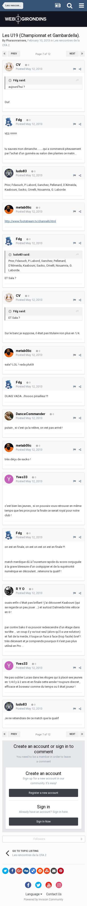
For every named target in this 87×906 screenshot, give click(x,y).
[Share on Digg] (26, 871)
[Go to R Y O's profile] (8, 590)
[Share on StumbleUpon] (47, 871)
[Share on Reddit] (40, 871)
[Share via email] (54, 871)
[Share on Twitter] (5, 871)
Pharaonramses (16, 40)
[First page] (4, 54)
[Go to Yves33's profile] (8, 479)
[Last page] (82, 54)
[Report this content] (74, 69)
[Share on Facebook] (12, 871)
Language (33, 894)
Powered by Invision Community (43, 899)
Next (72, 53)
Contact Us (54, 894)
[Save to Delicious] (33, 871)
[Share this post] (80, 69)
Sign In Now (43, 821)
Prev (14, 53)
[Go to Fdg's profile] (8, 121)
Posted (29, 69)
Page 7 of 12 (43, 54)
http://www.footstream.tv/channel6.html (30, 221)
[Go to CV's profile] (8, 66)
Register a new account (43, 792)
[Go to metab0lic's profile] (8, 209)
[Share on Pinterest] (61, 871)
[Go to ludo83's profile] (8, 173)
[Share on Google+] (19, 871)
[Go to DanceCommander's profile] (8, 415)
